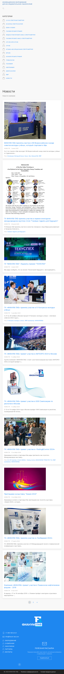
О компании (9, 643)
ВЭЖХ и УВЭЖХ (10, 27)
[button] (3, 8)
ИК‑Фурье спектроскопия (14, 24)
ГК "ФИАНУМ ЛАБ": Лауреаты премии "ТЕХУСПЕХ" (25, 264)
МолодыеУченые (19, 156)
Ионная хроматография (14, 56)
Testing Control (31, 460)
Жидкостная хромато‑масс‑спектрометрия (20, 35)
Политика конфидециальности (29, 671)
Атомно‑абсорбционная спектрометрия (19, 49)
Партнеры (8, 649)
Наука (26, 156)
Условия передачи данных (48, 671)
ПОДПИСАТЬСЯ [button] (44, 658)
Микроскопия (10, 71)
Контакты (8, 652)
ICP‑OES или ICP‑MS (12, 42)
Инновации (10, 156)
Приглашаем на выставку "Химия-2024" (20, 494)
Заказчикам (9, 646)
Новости (9, 78)
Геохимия (9, 63)
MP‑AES (8, 53)
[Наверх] (19, 664)
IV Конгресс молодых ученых (15, 320)
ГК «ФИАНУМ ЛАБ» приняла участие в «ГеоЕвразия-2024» (28, 538)
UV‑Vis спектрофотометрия (15, 20)
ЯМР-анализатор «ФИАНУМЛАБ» (34, 320)
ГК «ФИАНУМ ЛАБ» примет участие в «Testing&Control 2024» (29, 449)
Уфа (30, 156)
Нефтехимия (10, 67)
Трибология (10, 60)
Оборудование (10, 640)
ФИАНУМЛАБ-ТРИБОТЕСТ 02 (44, 460)
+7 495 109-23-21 (11, 633)
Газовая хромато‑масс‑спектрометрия (19, 38)
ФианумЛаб (35, 156)
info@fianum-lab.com (12, 636)
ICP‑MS (8, 45)
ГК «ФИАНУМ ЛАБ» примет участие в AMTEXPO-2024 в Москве (30, 354)
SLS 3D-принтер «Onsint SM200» (16, 460)
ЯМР (7, 74)
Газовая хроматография (14, 31)
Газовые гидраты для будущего (16, 231)
